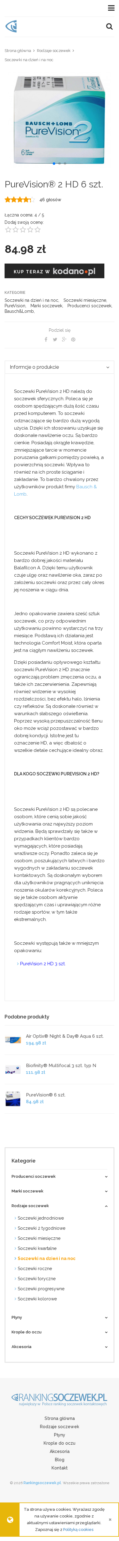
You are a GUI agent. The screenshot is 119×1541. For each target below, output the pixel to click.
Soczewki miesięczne (84, 300)
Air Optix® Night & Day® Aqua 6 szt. (65, 1036)
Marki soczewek (46, 305)
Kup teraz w (28, 271)
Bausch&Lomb (19, 311)
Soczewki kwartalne (37, 1248)
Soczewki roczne (35, 1268)
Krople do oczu (59, 1443)
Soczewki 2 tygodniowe (41, 1228)
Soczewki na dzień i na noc (29, 59)
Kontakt (60, 1467)
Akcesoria (60, 1451)
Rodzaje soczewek (53, 50)
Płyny (59, 1434)
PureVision (15, 305)
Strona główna (18, 50)
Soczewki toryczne (37, 1278)
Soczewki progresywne (41, 1288)
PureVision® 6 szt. (46, 1095)
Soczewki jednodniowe (41, 1218)
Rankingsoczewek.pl (42, 1483)
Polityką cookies (78, 1529)
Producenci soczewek (89, 305)
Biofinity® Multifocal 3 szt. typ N (61, 1065)
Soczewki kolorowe (37, 1298)
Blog (59, 1459)
